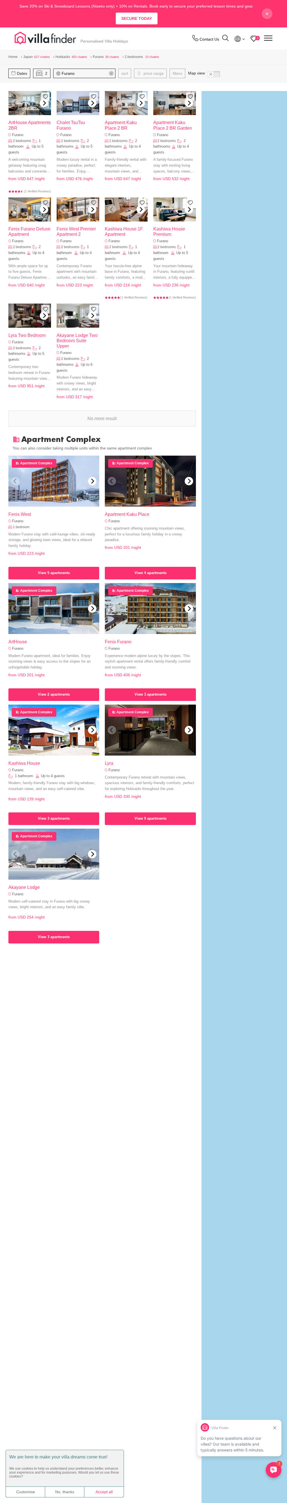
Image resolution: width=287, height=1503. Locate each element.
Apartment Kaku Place (127, 514)
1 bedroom (21, 527)
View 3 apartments (150, 694)
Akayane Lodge (24, 887)
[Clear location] (111, 73)
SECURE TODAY (136, 18)
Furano (17, 135)
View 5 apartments (54, 573)
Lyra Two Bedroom (27, 335)
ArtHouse (17, 641)
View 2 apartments (54, 694)
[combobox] (87, 73)
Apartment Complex (36, 463)
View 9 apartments (150, 818)
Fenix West (19, 514)
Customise (25, 1492)
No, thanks (64, 1492)
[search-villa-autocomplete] (225, 39)
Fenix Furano (118, 641)
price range (153, 73)
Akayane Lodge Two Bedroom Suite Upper (77, 340)
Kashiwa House (24, 763)
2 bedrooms (22, 141)
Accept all (104, 1492)
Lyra (109, 763)
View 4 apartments (150, 573)
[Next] (44, 103)
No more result (102, 418)
